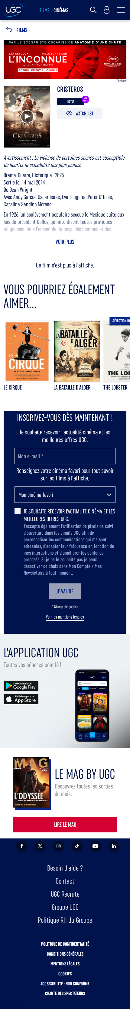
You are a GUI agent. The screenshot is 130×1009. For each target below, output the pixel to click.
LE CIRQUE (13, 387)
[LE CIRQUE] (27, 351)
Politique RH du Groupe (65, 920)
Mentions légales (65, 964)
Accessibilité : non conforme (65, 984)
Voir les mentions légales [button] (65, 617)
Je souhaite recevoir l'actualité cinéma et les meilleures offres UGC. (69, 515)
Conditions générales (65, 954)
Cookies (65, 974)
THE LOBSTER (115, 387)
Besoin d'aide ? (65, 868)
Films (22, 30)
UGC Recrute (65, 894)
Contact (65, 881)
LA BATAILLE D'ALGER (72, 387)
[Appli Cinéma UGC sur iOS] (21, 699)
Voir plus (65, 241)
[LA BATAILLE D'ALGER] (77, 351)
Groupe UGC (65, 907)
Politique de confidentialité (65, 944)
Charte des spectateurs (65, 993)
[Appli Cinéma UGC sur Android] (21, 685)
